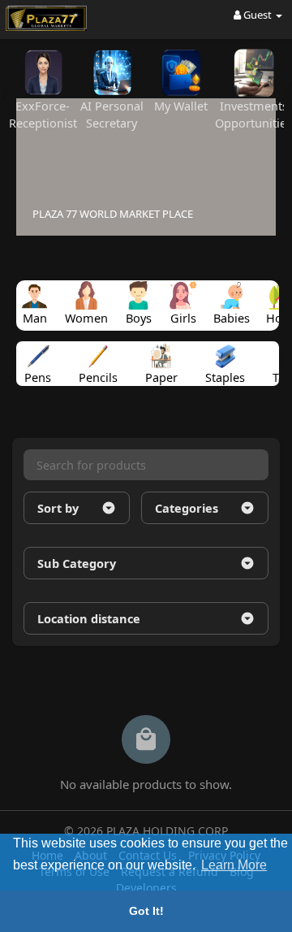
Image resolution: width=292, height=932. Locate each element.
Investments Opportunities (253, 114)
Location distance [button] (88, 618)
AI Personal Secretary (112, 114)
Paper (161, 373)
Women (86, 318)
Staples (225, 373)
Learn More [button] (234, 865)
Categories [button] (186, 508)
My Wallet (181, 106)
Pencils (98, 373)
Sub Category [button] (76, 563)
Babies (231, 318)
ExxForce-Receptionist (43, 114)
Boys (139, 318)
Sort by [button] (58, 508)
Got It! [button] (146, 910)
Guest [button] (257, 14)
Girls (183, 318)
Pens (37, 373)
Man (35, 318)
